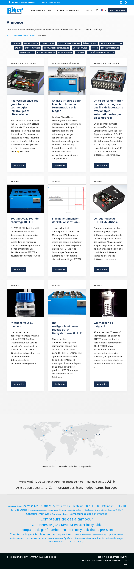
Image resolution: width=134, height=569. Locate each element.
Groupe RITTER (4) (32, 48)
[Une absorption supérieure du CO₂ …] (67, 199)
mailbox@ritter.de (117, 10)
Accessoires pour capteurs (68, 505)
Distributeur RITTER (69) (69, 43)
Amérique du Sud (95, 481)
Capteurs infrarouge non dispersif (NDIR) (44, 510)
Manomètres (118, 535)
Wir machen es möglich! (103, 324)
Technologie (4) (65, 52)
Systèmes (68, 538)
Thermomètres (56, 541)
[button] (103, 10)
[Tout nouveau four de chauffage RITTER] (25, 199)
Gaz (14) (18, 48)
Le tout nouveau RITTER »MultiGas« (106, 220)
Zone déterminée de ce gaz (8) (101, 52)
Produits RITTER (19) (110, 48)
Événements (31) (90, 43)
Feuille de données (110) (111, 43)
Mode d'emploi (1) (80, 48)
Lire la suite (19, 166)
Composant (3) (47, 43)
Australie (44, 488)
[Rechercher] (97, 10)
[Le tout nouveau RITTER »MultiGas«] (108, 199)
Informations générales (25, 35)
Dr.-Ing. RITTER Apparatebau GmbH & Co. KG (36, 557)
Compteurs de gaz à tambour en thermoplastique (40, 534)
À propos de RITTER (41, 10)
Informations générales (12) (56, 48)
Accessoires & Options (37, 506)
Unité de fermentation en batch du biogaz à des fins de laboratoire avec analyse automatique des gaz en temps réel (108, 109)
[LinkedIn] (121, 2)
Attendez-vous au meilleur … (22, 324)
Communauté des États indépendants (76, 487)
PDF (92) (95, 48)
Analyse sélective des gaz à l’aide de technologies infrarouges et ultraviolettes (24, 107)
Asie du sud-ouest (28, 488)
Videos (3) (80, 52)
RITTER (10, 35)
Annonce (15, 63)
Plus (87, 10)
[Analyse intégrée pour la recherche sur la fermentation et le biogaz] (67, 80)
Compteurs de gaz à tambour (66, 519)
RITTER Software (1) (46, 52)
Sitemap (123, 564)
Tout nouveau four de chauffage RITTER (25, 220)
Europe (111, 487)
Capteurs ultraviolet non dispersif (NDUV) (104, 510)
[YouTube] (126, 2)
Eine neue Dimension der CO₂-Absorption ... (66, 220)
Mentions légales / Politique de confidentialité (104, 561)
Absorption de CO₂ (15, 506)
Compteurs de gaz (60, 514)
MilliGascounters (17, 538)
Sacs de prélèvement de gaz (36, 538)
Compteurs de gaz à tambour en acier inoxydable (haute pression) (67, 530)
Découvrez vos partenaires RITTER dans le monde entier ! (36, 2)
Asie (111, 481)
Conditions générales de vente (112, 557)
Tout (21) (16, 43)
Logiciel (110, 535)
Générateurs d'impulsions (81, 535)
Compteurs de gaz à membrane (88, 513)
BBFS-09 (89, 506)
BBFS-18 (121, 506)
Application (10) (31, 43)
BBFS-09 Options (105, 505)
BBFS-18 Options (19, 509)
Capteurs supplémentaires (71, 510)
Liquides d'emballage (99, 535)
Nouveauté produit (28, 63)
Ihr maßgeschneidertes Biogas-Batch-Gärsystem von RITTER (67, 328)
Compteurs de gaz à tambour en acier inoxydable (67, 525)
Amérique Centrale (51, 481)
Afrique (22, 481)
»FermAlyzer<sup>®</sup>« (75, 542)
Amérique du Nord (72, 481)
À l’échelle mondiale (68, 10)
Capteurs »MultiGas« (38, 513)
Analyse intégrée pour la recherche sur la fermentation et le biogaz (66, 106)
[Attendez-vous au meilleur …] (25, 303)
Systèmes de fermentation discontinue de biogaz (98, 538)
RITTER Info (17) (27, 52)
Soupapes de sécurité (55, 538)
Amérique (34, 481)
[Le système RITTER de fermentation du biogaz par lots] (67, 303)
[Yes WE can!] (108, 303)
